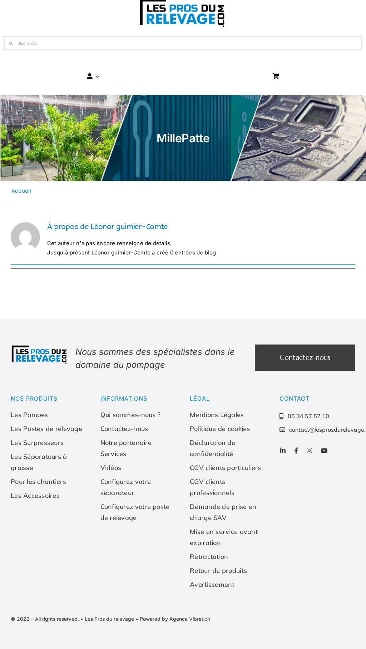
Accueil (21, 190)
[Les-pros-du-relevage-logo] (40, 347)
